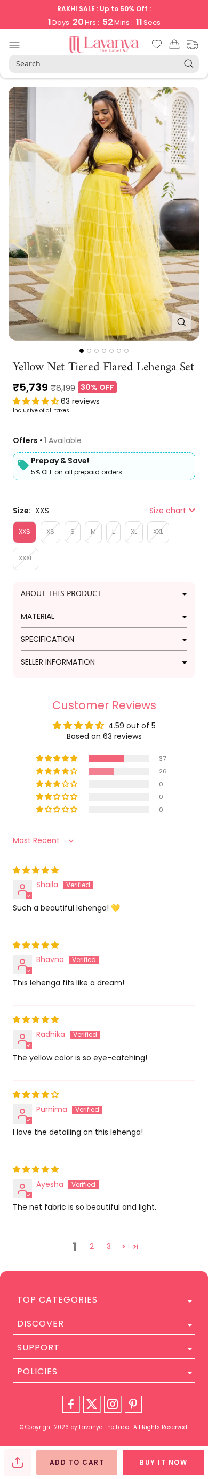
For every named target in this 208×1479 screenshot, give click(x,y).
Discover (40, 1324)
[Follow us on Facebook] (70, 1404)
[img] (36, 870)
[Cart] (174, 46)
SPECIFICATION (47, 639)
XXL (158, 531)
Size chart (167, 510)
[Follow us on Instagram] (112, 1404)
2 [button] (92, 1246)
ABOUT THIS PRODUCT (61, 593)
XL (134, 531)
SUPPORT (38, 1347)
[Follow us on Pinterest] (133, 1404)
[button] (37, 401)
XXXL (26, 558)
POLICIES (37, 1371)
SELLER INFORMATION (58, 662)
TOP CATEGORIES (57, 1300)
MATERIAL (37, 616)
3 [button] (109, 1246)
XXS (24, 531)
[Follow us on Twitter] (91, 1404)
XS (50, 531)
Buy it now (163, 1462)
